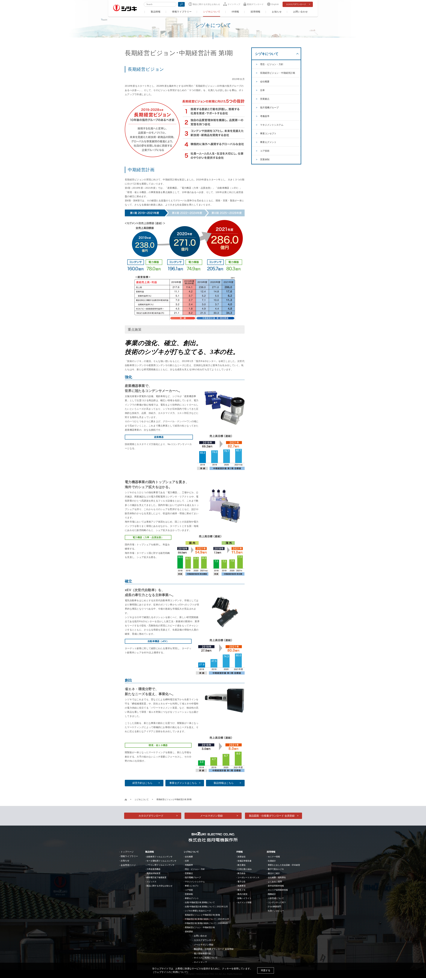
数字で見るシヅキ (276, 869)
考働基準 (264, 116)
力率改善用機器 (153, 869)
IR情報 (235, 11)
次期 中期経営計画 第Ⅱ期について (200, 902)
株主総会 (241, 873)
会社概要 (264, 81)
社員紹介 (272, 861)
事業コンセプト (268, 133)
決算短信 (241, 857)
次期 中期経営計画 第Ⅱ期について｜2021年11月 (206, 906)
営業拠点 (264, 99)
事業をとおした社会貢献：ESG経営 (284, 865)
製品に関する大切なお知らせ (206, 4)
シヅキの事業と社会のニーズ (198, 911)
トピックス (151, 881)
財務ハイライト (244, 898)
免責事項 (241, 886)
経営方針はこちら (142, 782)
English (275, 4)
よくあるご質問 (275, 881)
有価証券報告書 (244, 861)
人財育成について (276, 898)
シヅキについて (211, 11)
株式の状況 (242, 894)
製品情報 (156, 11)
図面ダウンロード (255, 4)
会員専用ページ (128, 865)
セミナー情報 (274, 857)
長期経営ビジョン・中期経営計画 (277, 73)
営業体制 (264, 159)
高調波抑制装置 (153, 873)
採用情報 (255, 11)
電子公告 (241, 881)
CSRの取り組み (244, 869)
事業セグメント (268, 142)
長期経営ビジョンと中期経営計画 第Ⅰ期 (202, 915)
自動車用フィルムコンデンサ (159, 857)
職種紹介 (272, 894)
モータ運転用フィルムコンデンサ (161, 861)
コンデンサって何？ (277, 902)
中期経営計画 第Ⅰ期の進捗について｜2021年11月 (207, 919)
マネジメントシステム (271, 124)
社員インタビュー (276, 911)
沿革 (262, 90)
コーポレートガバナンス (248, 877)
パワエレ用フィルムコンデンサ (160, 865)
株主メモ (241, 890)
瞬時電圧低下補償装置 (156, 877)
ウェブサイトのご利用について (170, 972)
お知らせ (277, 11)
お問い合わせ (300, 11)
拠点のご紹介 (274, 873)
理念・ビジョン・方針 (271, 64)
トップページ (127, 852)
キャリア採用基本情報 (278, 890)
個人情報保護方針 (202, 953)
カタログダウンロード (296, 4)
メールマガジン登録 (211, 815)
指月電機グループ (269, 107)
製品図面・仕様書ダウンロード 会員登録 (272, 815)
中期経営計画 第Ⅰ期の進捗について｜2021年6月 (206, 923)
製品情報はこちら (224, 782)
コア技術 (264, 150)
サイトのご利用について (206, 958)
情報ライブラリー (182, 11)
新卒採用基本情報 (276, 886)
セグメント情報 (244, 902)
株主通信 (241, 865)
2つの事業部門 (274, 906)
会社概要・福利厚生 (277, 877)
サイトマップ (234, 4)
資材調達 (189, 931)
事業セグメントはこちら (183, 782)
